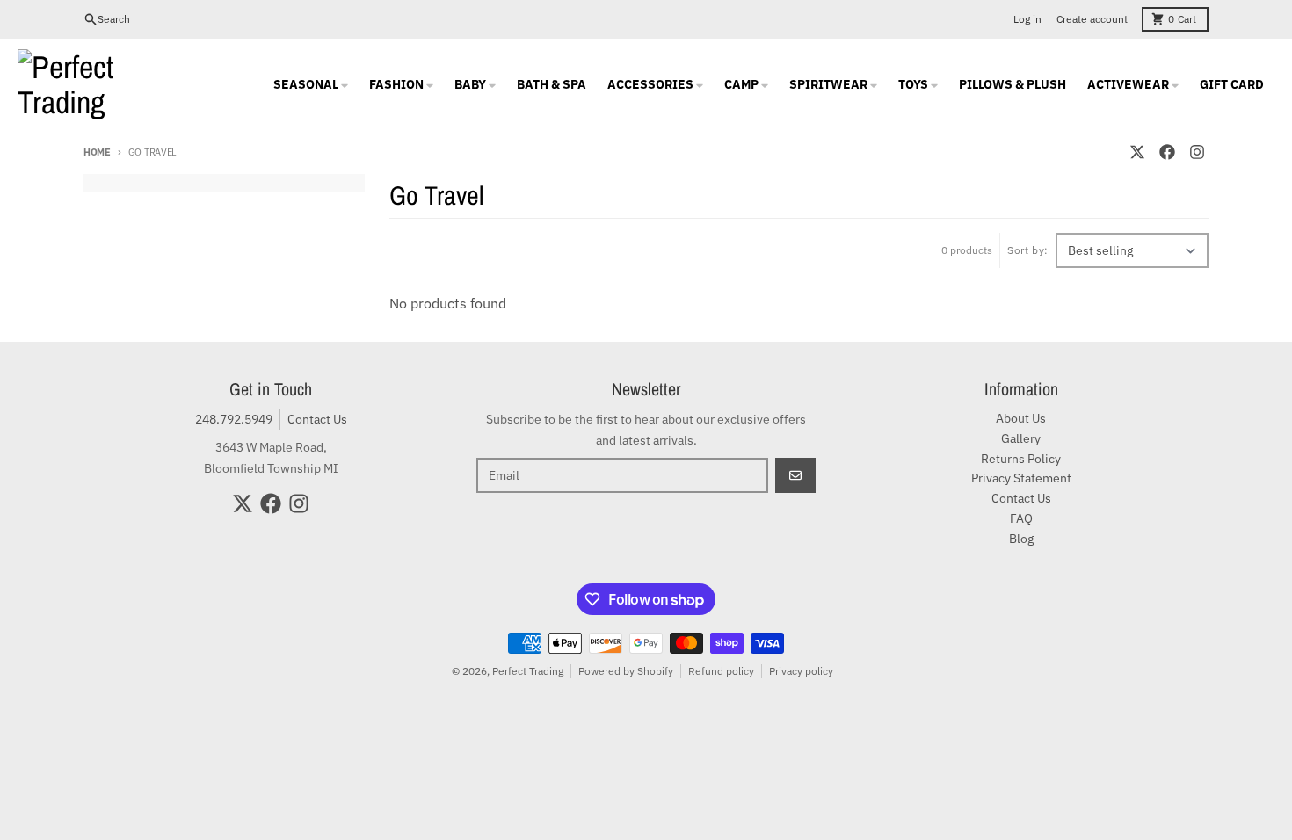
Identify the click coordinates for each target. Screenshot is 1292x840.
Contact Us (317, 419)
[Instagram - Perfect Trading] (1197, 152)
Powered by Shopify (625, 670)
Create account (1092, 18)
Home (97, 152)
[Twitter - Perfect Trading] (1137, 152)
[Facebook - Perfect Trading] (1167, 152)
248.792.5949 (233, 419)
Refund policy (721, 670)
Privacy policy (801, 670)
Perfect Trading (527, 670)
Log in (1027, 18)
